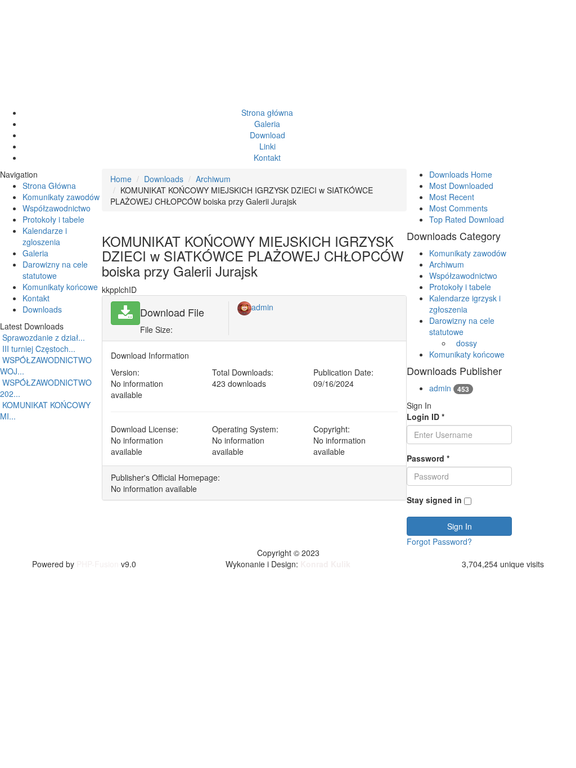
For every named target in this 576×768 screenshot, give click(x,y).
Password (428, 458)
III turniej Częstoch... (38, 348)
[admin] (244, 307)
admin (262, 307)
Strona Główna (49, 185)
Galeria (35, 253)
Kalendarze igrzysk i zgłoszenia (465, 303)
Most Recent (451, 196)
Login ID (425, 416)
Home (121, 178)
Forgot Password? (439, 541)
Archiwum (213, 178)
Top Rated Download (466, 219)
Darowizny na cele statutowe (55, 270)
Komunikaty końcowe (60, 286)
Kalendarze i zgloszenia (44, 236)
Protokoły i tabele (53, 219)
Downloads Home (460, 174)
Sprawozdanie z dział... (43, 337)
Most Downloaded (461, 185)
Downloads (42, 309)
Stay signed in (434, 499)
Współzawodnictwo (56, 208)
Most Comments (458, 208)
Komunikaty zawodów (61, 196)
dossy (466, 343)
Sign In (459, 526)
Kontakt (36, 298)
